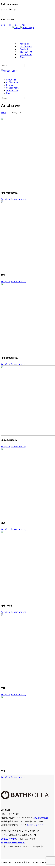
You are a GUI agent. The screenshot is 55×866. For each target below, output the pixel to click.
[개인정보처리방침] (35, 825)
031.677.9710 (8, 838)
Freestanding (18, 199)
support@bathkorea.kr (13, 842)
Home (3, 112)
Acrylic (5, 199)
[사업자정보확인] (40, 817)
